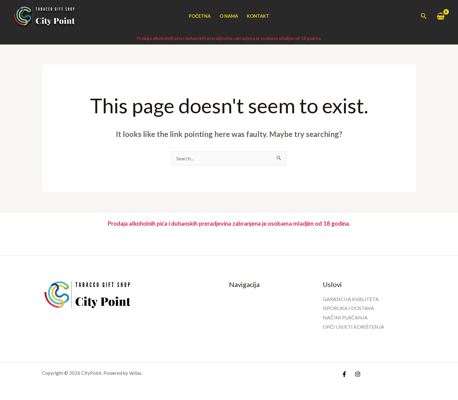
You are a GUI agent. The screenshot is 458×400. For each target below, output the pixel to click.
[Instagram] (357, 374)
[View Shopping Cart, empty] (440, 16)
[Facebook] (344, 374)
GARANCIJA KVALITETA (351, 299)
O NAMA (229, 16)
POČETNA (200, 16)
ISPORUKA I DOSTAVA (348, 308)
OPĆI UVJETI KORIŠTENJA (353, 327)
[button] (424, 16)
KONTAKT (258, 16)
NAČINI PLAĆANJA (345, 317)
